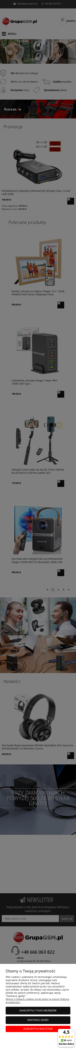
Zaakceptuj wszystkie (38, 1029)
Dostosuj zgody (38, 1020)
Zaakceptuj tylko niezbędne (38, 1010)
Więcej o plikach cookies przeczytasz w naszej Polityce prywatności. (37, 1000)
